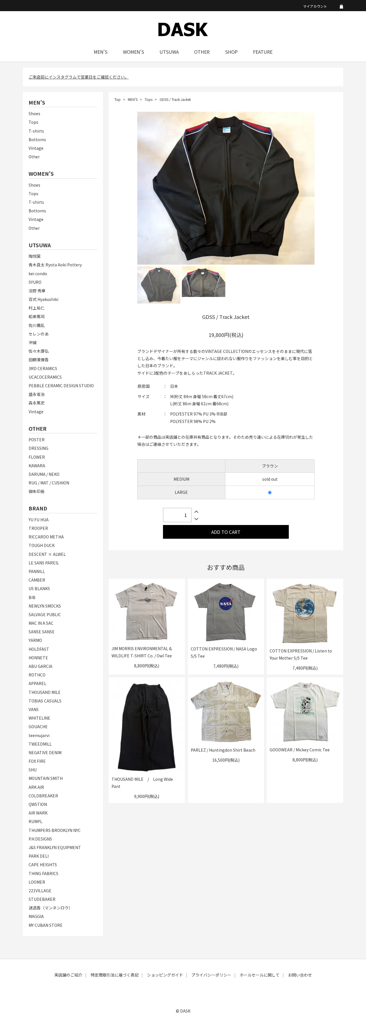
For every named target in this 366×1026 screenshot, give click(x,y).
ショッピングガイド (165, 975)
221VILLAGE (40, 890)
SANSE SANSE (42, 631)
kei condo (38, 273)
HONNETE (38, 657)
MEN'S (101, 51)
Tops (33, 122)
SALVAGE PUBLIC (45, 614)
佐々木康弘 (39, 351)
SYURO (35, 282)
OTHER (202, 51)
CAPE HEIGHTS (43, 864)
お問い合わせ (300, 975)
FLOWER (37, 457)
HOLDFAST (39, 649)
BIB (32, 597)
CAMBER (37, 580)
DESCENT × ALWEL (47, 554)
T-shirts (36, 131)
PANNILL (37, 571)
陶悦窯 (35, 256)
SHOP (231, 51)
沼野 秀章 (37, 291)
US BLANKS (39, 588)
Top (117, 99)
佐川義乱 (37, 325)
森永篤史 (37, 403)
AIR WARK (38, 813)
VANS (34, 709)
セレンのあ (39, 334)
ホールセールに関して (260, 975)
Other (34, 156)
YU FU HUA (39, 519)
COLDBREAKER (43, 796)
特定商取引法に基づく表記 (115, 975)
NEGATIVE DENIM (45, 752)
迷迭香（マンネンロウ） (51, 908)
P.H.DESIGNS (40, 839)
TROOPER (38, 528)
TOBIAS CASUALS (45, 701)
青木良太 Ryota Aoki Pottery (55, 265)
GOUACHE (38, 726)
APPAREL (37, 683)
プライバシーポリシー (211, 975)
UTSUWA (169, 51)
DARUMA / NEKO (44, 474)
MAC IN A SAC (41, 623)
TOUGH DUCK (42, 545)
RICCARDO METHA (46, 537)
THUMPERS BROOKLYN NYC (55, 830)
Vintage (36, 148)
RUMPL (35, 821)
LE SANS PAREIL (44, 563)
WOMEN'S (133, 51)
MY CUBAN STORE (46, 925)
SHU (33, 770)
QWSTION (38, 804)
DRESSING (38, 448)
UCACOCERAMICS (45, 377)
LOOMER (37, 882)
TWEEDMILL (40, 744)
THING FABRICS (43, 873)
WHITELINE (39, 718)
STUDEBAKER (42, 899)
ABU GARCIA (40, 666)
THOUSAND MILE (45, 692)
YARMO (35, 640)
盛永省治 (37, 394)
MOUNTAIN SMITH (46, 778)
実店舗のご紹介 (68, 975)
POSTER (37, 439)
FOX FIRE (37, 761)
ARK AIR (36, 787)
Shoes (34, 113)
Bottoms (37, 139)
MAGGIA (36, 916)
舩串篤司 (37, 316)
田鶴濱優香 (39, 359)
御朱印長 (37, 491)
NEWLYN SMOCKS (45, 606)
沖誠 (33, 342)
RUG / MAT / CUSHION (49, 483)
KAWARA (37, 465)
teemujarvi (39, 735)
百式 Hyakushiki (43, 299)
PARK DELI (39, 856)
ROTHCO (37, 675)
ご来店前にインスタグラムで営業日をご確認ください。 (79, 77)
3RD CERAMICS (43, 368)
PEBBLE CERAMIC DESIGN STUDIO (61, 385)
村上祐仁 (37, 308)
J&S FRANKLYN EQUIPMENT (55, 847)
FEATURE (262, 51)
